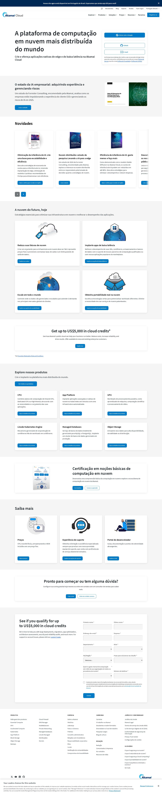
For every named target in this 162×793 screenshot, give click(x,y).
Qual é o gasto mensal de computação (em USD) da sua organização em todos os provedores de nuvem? (97, 669)
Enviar (89, 696)
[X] (11, 776)
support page (56, 637)
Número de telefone (121, 671)
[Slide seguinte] (23, 194)
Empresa (117, 633)
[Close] (158, 786)
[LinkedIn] (19, 776)
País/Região (87, 656)
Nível (116, 644)
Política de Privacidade (123, 61)
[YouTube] (15, 776)
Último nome (119, 622)
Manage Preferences (146, 786)
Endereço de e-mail (90, 633)
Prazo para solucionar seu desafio (125, 656)
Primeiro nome (88, 622)
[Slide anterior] (17, 194)
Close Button (158, 3)
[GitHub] (23, 776)
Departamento (88, 644)
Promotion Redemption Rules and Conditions (30, 356)
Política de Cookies (136, 61)
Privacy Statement (114, 791)
